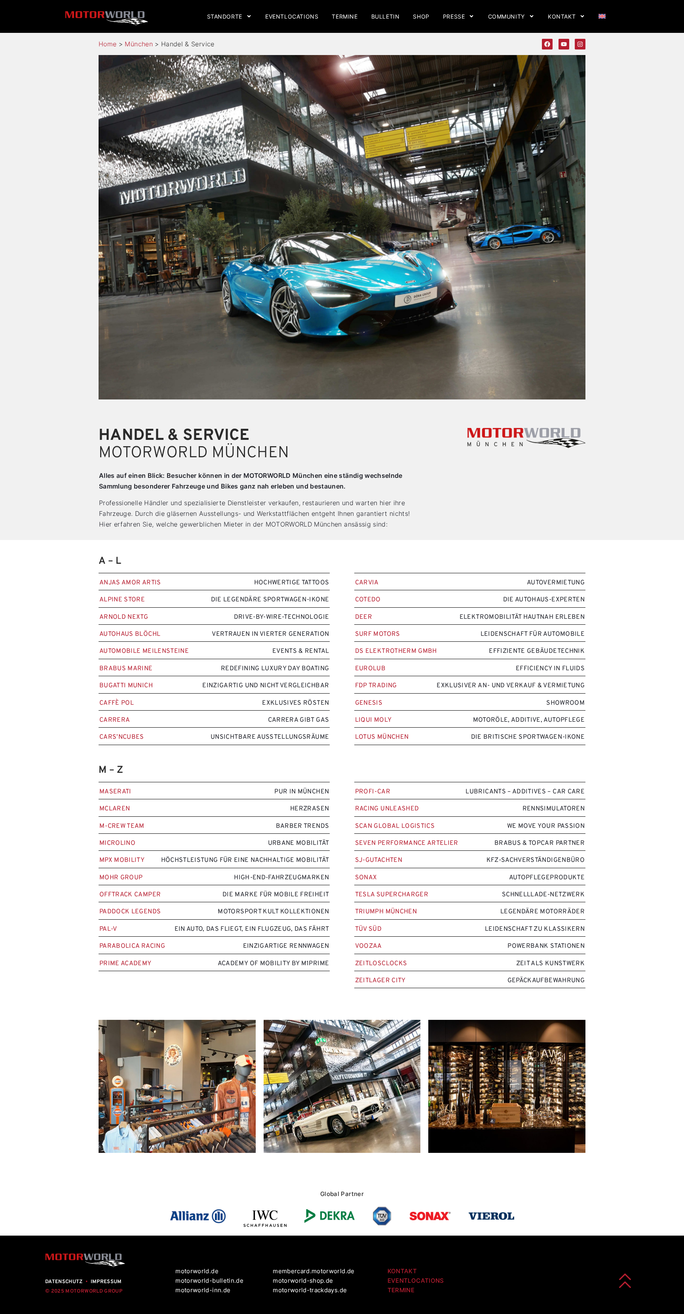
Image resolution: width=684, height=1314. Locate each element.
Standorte (224, 16)
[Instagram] (580, 44)
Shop (421, 16)
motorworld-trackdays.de (310, 1290)
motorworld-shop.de (303, 1280)
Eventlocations (291, 16)
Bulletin (385, 16)
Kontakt (562, 16)
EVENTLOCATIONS (416, 1280)
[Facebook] (547, 44)
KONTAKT (402, 1271)
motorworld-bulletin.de (209, 1280)
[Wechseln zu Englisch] (602, 16)
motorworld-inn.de (202, 1290)
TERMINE (401, 1290)
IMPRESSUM (106, 1282)
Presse (454, 16)
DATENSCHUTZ (64, 1282)
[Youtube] (564, 44)
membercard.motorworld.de (313, 1271)
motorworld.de (197, 1271)
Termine (344, 16)
